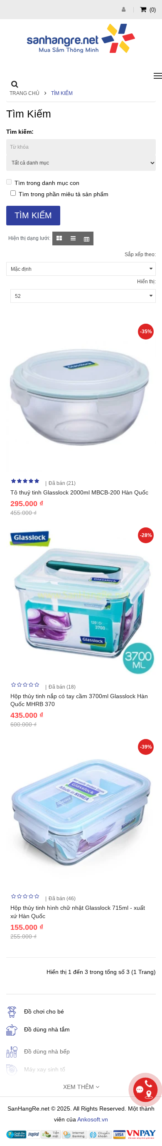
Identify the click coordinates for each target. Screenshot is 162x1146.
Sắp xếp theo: (140, 254)
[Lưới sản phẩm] (59, 238)
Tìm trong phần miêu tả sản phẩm (63, 194)
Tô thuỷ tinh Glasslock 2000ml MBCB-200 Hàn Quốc (79, 492)
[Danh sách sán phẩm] (73, 238)
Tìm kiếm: (20, 131)
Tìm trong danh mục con (47, 183)
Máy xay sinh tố (44, 1069)
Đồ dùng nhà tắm (47, 1029)
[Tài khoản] (125, 9)
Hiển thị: (146, 282)
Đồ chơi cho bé (44, 1011)
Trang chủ (24, 93)
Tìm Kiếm (62, 93)
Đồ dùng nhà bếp (47, 1051)
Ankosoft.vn (92, 1119)
